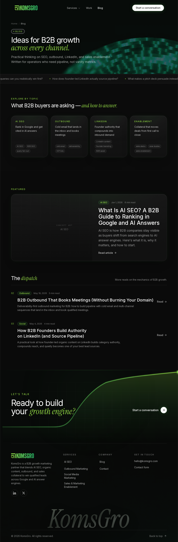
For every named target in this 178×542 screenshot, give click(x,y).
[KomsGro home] (26, 7)
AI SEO (68, 461)
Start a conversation (148, 7)
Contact (104, 468)
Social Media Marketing (71, 476)
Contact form (141, 467)
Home (14, 23)
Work (89, 7)
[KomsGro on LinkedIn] (14, 493)
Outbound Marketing (76, 468)
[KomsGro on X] (23, 493)
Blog (100, 7)
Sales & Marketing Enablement (74, 485)
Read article (105, 252)
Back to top (156, 536)
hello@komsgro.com (146, 461)
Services (72, 7)
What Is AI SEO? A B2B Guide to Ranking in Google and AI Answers (129, 216)
